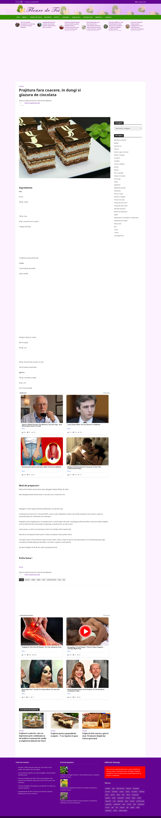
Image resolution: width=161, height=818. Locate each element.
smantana (141, 804)
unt (64, 580)
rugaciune (108, 804)
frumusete (135, 795)
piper (126, 801)
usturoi (122, 807)
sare (123, 804)
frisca (128, 795)
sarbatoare (117, 804)
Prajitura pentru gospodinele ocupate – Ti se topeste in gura (64, 734)
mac (43, 580)
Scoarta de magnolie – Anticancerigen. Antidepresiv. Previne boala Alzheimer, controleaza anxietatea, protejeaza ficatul (115, 26)
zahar (115, 810)
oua (59, 580)
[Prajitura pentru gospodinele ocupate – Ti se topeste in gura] (65, 721)
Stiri (18, 17)
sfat (134, 804)
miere (139, 798)
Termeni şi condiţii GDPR (31, 2)
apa (113, 788)
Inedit (24, 17)
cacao (121, 791)
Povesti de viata (36, 17)
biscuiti (27, 580)
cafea (33, 580)
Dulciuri (65, 17)
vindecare (108, 810)
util (127, 807)
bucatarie (136, 788)
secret (129, 804)
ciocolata (134, 791)
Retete (56, 17)
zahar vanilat (123, 810)
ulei (113, 807)
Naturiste (48, 17)
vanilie (132, 807)
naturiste (108, 801)
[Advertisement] (80, 57)
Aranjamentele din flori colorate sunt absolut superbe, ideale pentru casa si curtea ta (26, 24)
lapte (38, 580)
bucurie (107, 791)
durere (113, 795)
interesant (121, 798)
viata (137, 807)
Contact (108, 17)
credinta (141, 791)
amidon (107, 788)
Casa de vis (76, 17)
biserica (128, 788)
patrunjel (120, 801)
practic (132, 801)
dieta (106, 795)
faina (118, 795)
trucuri (107, 807)
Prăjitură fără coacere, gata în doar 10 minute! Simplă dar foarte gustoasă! (95, 736)
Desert (21, 86)
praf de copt (140, 801)
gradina (107, 798)
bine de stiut (120, 788)
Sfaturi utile (88, 17)
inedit (113, 798)
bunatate (114, 791)
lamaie (128, 798)
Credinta (98, 17)
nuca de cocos (51, 580)
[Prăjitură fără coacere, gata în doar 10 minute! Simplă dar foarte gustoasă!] (96, 721)
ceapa (127, 791)
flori (123, 795)
